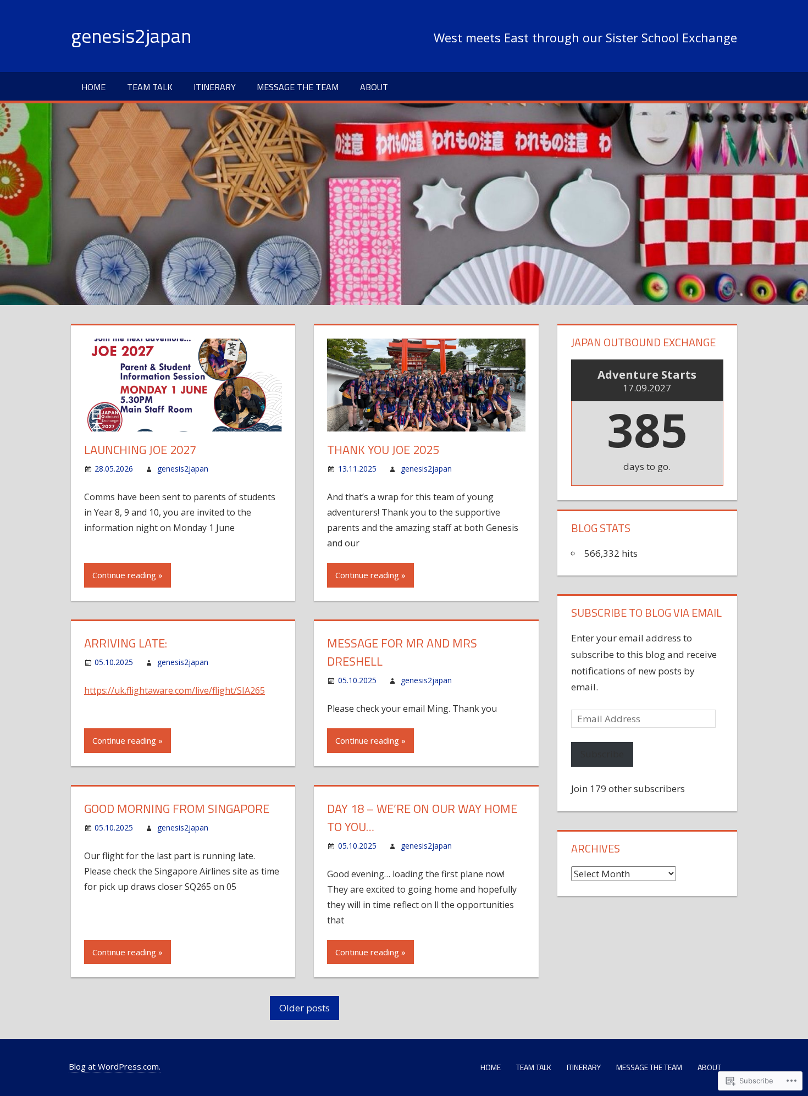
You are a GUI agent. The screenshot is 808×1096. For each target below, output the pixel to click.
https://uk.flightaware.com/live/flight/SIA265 (174, 690)
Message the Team (298, 86)
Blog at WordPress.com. (115, 1066)
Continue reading (124, 574)
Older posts (304, 1007)
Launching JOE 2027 (140, 449)
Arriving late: (125, 643)
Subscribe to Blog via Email (646, 612)
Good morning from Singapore (176, 808)
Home (93, 86)
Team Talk (150, 86)
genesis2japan (131, 35)
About (374, 86)
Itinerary (214, 86)
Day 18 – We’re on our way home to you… (422, 817)
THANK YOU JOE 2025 (383, 449)
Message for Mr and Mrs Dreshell (402, 652)
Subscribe (602, 754)
